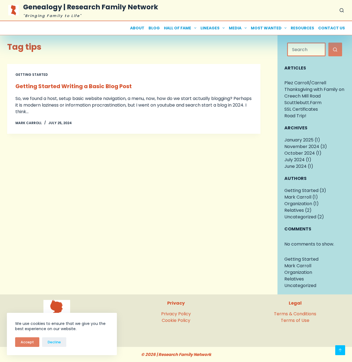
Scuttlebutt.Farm (302, 102)
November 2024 (301, 146)
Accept (27, 342)
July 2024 (294, 160)
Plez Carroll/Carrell (305, 83)
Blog (154, 28)
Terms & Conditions (295, 314)
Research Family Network (184, 354)
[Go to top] (340, 350)
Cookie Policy (176, 320)
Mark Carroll (297, 197)
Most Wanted (266, 28)
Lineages (209, 28)
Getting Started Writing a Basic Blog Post (73, 86)
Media (235, 28)
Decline (54, 342)
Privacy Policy (176, 314)
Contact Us (331, 28)
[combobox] (306, 49)
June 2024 (295, 166)
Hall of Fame (177, 28)
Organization (298, 204)
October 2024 (299, 153)
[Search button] (335, 49)
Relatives (294, 210)
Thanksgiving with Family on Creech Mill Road (314, 92)
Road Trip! (295, 116)
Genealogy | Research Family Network (90, 7)
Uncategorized (300, 217)
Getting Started (31, 74)
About (137, 28)
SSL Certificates (301, 109)
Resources (302, 28)
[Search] (342, 10)
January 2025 (299, 140)
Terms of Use (295, 320)
